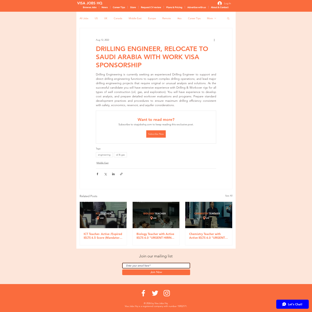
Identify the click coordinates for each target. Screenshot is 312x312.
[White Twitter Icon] (155, 293)
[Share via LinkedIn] (113, 174)
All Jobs (84, 18)
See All (228, 195)
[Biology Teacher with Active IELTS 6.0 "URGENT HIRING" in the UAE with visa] (156, 215)
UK (105, 18)
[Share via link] (121, 174)
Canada (118, 18)
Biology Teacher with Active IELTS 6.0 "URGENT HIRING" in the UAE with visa (155, 236)
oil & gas (120, 154)
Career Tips (194, 18)
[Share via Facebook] (97, 174)
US (96, 18)
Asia (179, 18)
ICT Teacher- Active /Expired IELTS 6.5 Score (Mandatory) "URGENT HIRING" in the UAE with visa (103, 236)
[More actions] (214, 40)
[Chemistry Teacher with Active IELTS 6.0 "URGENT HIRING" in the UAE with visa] (208, 215)
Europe (152, 18)
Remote (166, 18)
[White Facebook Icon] (143, 293)
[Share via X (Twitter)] (105, 174)
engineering (104, 154)
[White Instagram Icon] (166, 293)
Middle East (135, 18)
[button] (228, 18)
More (210, 18)
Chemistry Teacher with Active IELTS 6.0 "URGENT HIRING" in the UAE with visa (207, 236)
